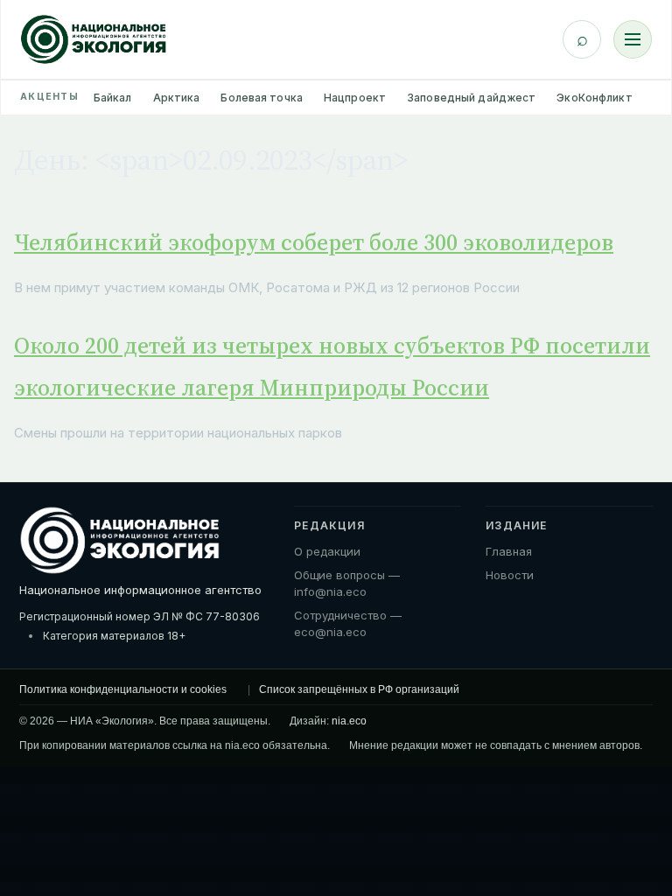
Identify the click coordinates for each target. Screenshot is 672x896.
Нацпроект (355, 97)
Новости (510, 575)
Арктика (176, 97)
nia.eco (349, 721)
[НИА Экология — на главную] (93, 39)
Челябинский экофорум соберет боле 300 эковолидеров (313, 242)
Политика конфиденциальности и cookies (123, 689)
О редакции (327, 551)
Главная (509, 551)
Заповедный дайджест (471, 97)
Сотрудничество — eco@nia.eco (348, 624)
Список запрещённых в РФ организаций (359, 689)
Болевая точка (261, 97)
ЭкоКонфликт (594, 97)
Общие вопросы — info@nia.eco (347, 583)
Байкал (113, 97)
